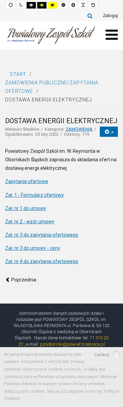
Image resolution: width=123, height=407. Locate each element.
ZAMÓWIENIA (79, 129)
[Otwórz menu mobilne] (112, 35)
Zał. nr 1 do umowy (25, 208)
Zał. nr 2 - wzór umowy (29, 221)
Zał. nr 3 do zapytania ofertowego (41, 235)
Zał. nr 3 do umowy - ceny (32, 248)
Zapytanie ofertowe (26, 181)
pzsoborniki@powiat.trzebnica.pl (72, 344)
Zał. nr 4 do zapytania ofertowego (41, 261)
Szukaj (90, 15)
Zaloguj (110, 15)
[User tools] (109, 132)
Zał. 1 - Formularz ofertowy (34, 195)
